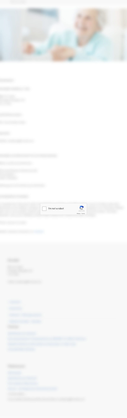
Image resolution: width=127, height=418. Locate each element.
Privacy (78, 213)
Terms (83, 213)
